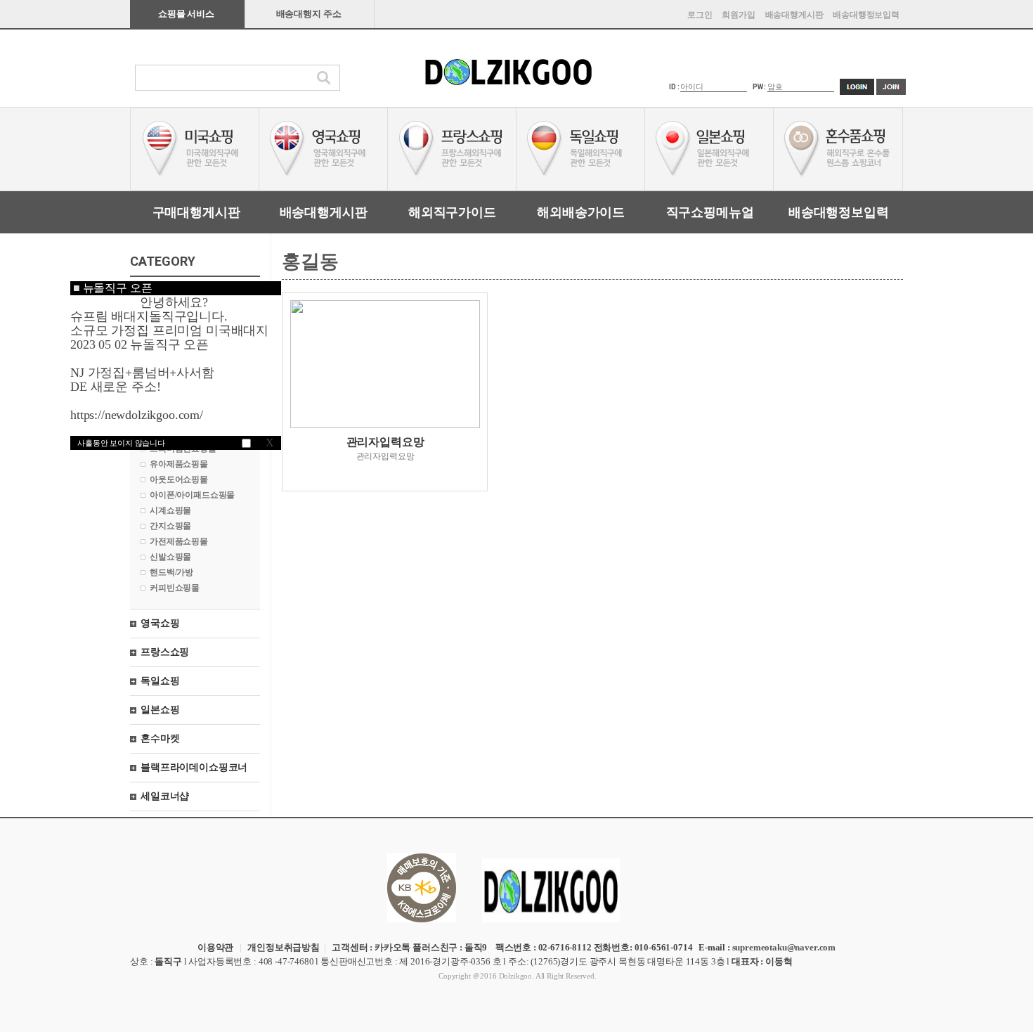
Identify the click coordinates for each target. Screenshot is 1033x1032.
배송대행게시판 (794, 15)
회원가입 (738, 15)
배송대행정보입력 (866, 15)
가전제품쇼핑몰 (179, 541)
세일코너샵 (165, 796)
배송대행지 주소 (309, 13)
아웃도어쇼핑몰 (179, 479)
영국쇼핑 (160, 623)
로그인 (700, 15)
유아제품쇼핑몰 (179, 464)
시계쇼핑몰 (170, 510)
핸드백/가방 (171, 572)
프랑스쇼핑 (165, 652)
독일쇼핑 (160, 681)
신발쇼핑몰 (170, 557)
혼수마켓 (160, 738)
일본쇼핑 (160, 709)
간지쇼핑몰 (170, 526)
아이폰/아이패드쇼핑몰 (192, 495)
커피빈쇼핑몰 (175, 588)
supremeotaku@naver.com (784, 947)
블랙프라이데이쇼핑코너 (194, 767)
